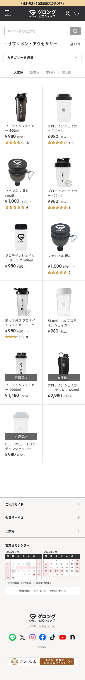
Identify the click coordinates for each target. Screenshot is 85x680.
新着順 (34, 72)
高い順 (66, 72)
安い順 (50, 72)
